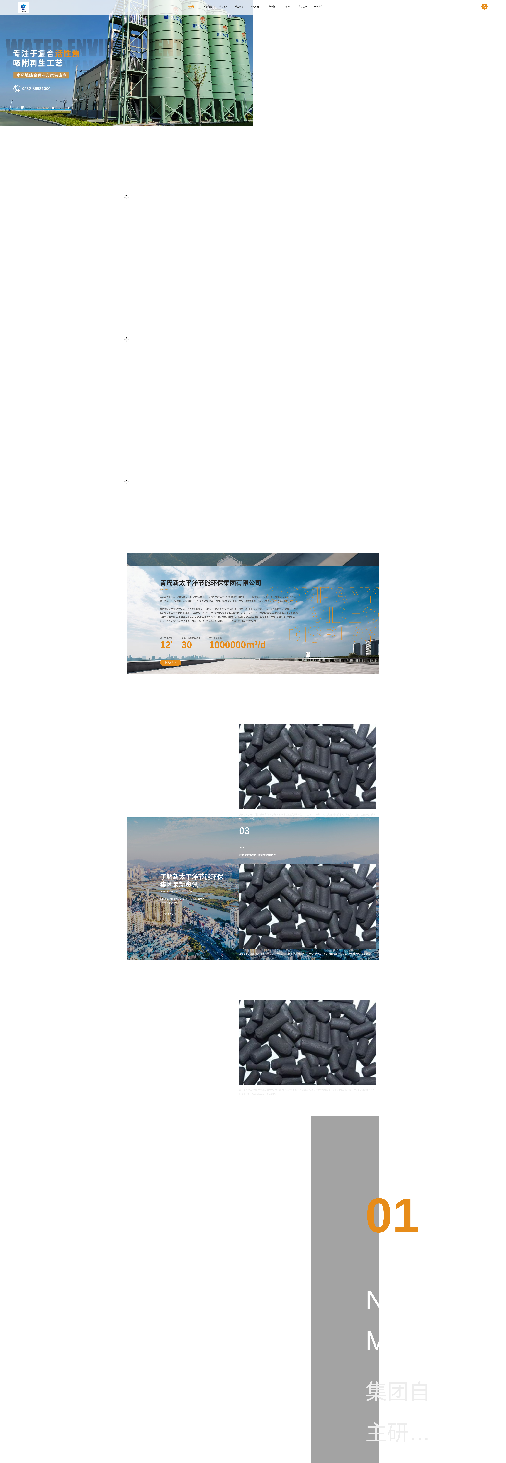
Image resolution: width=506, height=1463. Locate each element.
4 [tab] (267, 1452)
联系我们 (318, 6)
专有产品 (255, 6)
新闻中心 (287, 6)
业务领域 (239, 6)
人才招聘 (302, 6)
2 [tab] (248, 1452)
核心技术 (223, 6)
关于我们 (207, 6)
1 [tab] (239, 1452)
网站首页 (192, 6)
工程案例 (271, 6)
